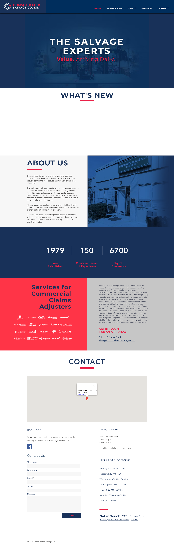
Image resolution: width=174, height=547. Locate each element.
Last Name (32, 470)
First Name (32, 462)
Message (31, 494)
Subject (30, 486)
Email (30, 478)
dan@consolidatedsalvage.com (117, 340)
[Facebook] (29, 446)
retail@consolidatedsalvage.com (115, 448)
